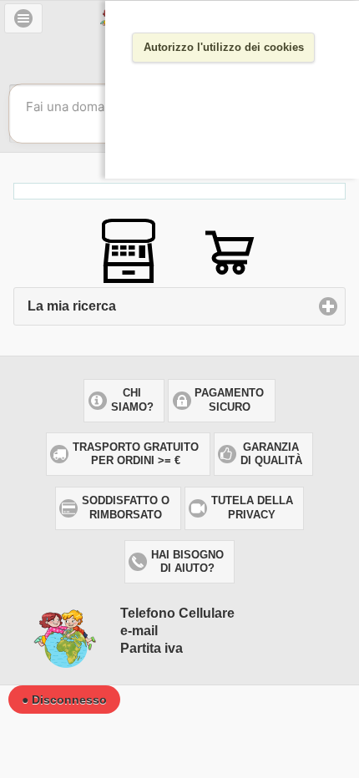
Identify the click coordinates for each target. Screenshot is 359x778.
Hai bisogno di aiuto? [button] (187, 561)
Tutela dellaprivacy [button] (252, 507)
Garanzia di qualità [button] (271, 454)
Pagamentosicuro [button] (229, 399)
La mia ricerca (149, 306)
